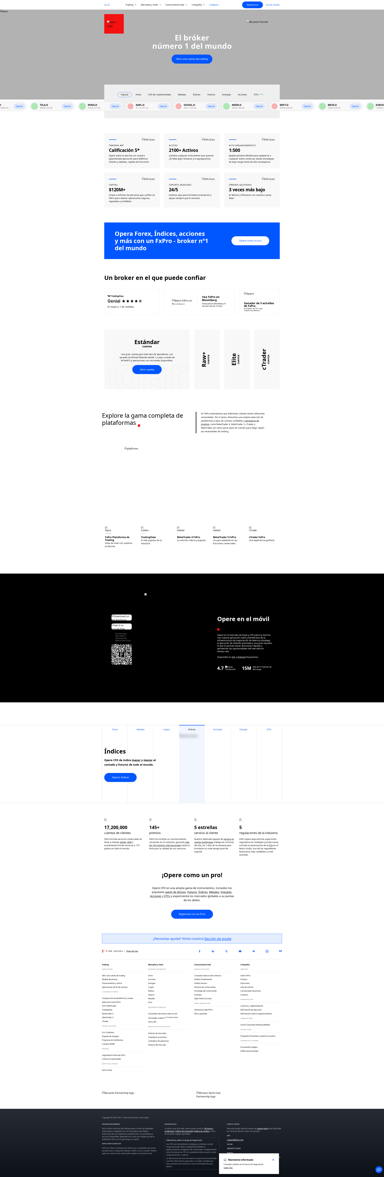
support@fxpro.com (235, 1140)
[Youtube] (240, 951)
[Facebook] (199, 951)
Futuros (192, 892)
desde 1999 (126, 842)
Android (241, 657)
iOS (233, 657)
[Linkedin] (213, 951)
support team (262, 1128)
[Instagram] (267, 951)
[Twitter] (226, 951)
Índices (203, 892)
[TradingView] (280, 951)
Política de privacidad (184, 1131)
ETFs (167, 896)
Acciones (155, 896)
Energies (226, 892)
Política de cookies (201, 1131)
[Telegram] (253, 951)
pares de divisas (175, 892)
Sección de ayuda (217, 938)
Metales (214, 892)
